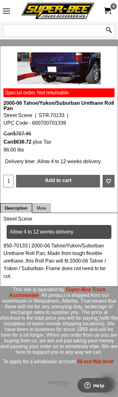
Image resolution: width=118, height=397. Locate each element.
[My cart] (107, 11)
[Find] (109, 30)
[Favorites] (109, 181)
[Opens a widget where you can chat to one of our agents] (94, 386)
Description (16, 208)
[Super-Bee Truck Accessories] (57, 11)
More (41, 208)
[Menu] (6, 11)
